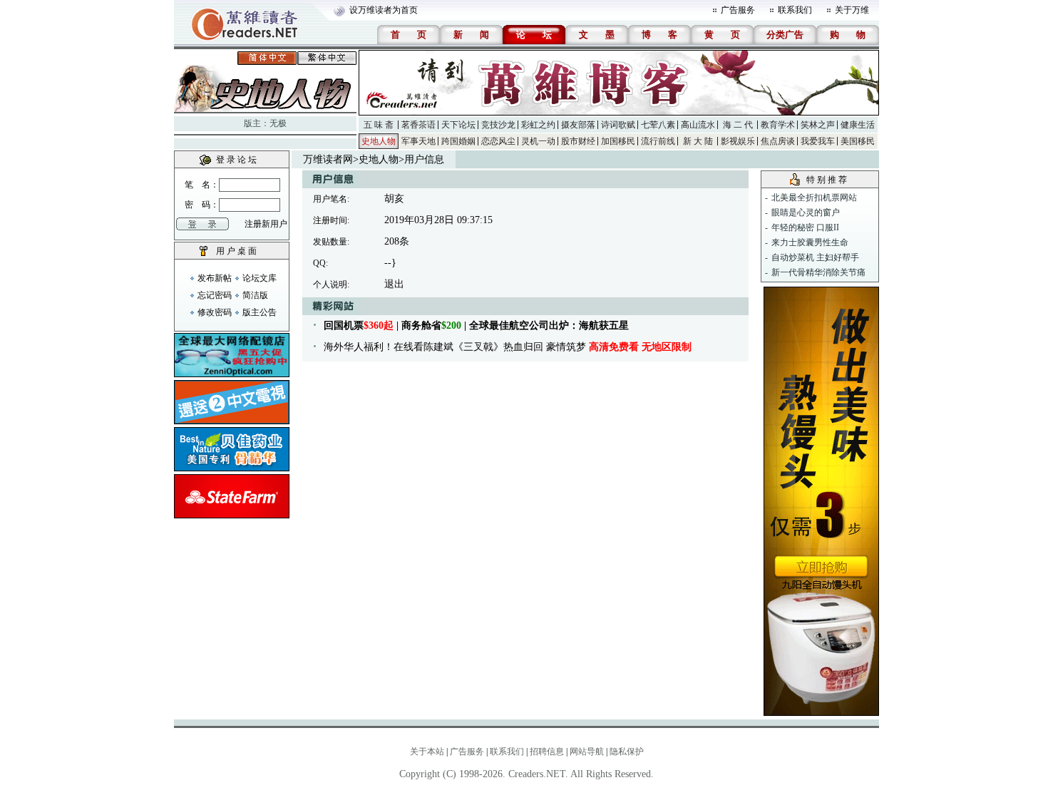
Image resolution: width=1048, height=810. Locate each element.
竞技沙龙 (498, 125)
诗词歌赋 (618, 125)
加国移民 (618, 141)
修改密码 (214, 312)
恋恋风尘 (498, 141)
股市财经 (578, 141)
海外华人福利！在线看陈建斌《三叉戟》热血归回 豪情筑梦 (508, 347)
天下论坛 (458, 125)
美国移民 (858, 141)
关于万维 (852, 10)
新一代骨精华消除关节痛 (818, 272)
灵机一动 (538, 141)
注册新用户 (266, 224)
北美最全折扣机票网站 (814, 197)
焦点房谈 (778, 141)
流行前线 (658, 141)
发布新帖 (214, 278)
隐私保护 (627, 752)
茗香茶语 (418, 125)
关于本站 (427, 752)
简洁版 (255, 295)
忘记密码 (214, 295)
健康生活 (858, 125)
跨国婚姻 (458, 141)
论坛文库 (259, 278)
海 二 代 (738, 125)
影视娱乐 (738, 141)
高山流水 (698, 125)
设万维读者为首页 (383, 10)
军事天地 (418, 141)
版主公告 (259, 312)
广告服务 (738, 10)
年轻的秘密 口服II (805, 227)
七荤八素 (658, 125)
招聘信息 (547, 752)
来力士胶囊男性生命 (809, 242)
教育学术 (778, 125)
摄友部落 (578, 125)
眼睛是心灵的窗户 (805, 212)
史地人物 (378, 141)
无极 (278, 123)
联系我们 (795, 10)
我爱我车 (818, 141)
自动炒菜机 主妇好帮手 (815, 257)
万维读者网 (328, 159)
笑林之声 (818, 125)
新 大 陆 (698, 141)
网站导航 (587, 752)
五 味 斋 (379, 125)
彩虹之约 (538, 125)
